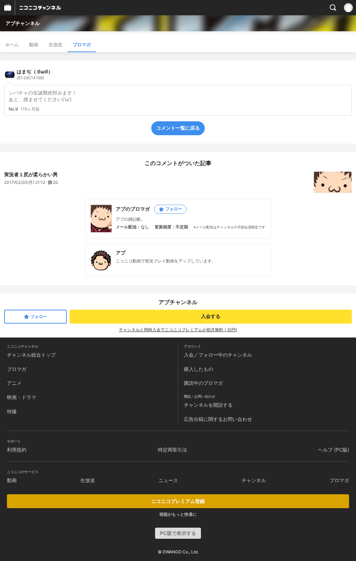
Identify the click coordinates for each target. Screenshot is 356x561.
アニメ (14, 383)
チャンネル (254, 480)
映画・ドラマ (21, 397)
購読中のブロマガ (203, 383)
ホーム (12, 44)
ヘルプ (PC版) (333, 450)
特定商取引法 (172, 450)
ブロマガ (82, 44)
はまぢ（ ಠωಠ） (35, 74)
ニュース (168, 480)
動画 (33, 44)
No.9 (13, 109)
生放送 (55, 44)
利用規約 (16, 450)
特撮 (12, 411)
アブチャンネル (23, 23)
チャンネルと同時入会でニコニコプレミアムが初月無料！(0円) (178, 329)
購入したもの (198, 369)
